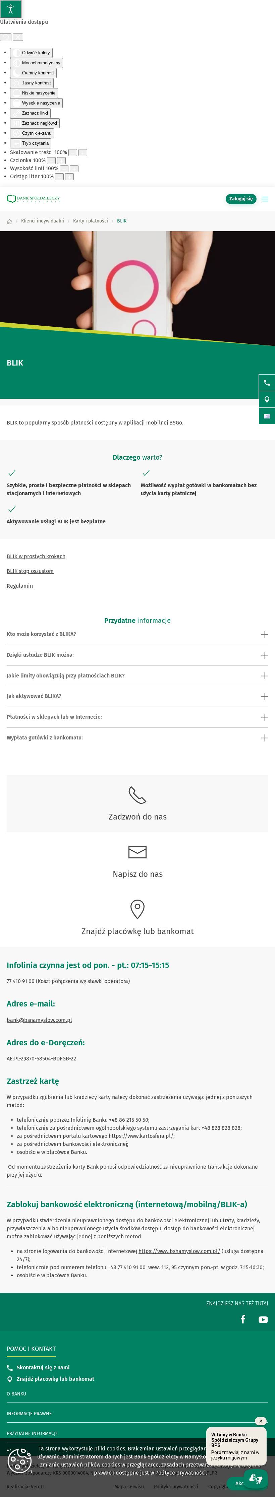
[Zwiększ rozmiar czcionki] (61, 160)
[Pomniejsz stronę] (72, 152)
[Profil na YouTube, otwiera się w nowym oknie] (263, 1319)
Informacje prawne (29, 1414)
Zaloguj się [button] (241, 199)
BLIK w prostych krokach (36, 556)
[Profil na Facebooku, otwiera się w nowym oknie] (243, 1319)
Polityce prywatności (180, 1473)
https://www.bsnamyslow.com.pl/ (179, 1251)
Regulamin (20, 586)
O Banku (16, 1394)
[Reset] (5, 37)
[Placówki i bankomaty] (267, 399)
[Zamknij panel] (18, 37)
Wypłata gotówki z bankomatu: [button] (45, 737)
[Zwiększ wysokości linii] (74, 168)
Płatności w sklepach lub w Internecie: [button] (54, 717)
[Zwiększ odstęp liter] (69, 176)
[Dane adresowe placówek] (267, 416)
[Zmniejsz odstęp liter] (59, 176)
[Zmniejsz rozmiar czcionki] (51, 160)
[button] (265, 199)
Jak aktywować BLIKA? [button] (34, 696)
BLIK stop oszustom (30, 571)
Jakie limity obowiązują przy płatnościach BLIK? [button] (66, 675)
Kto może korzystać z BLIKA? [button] (41, 634)
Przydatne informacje (32, 1433)
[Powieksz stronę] (82, 152)
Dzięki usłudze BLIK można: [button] (40, 655)
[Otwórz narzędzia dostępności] (10, 9)
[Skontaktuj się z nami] (267, 383)
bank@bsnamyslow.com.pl (39, 1020)
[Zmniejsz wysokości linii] (64, 168)
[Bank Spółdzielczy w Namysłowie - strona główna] (33, 199)
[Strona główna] (9, 221)
